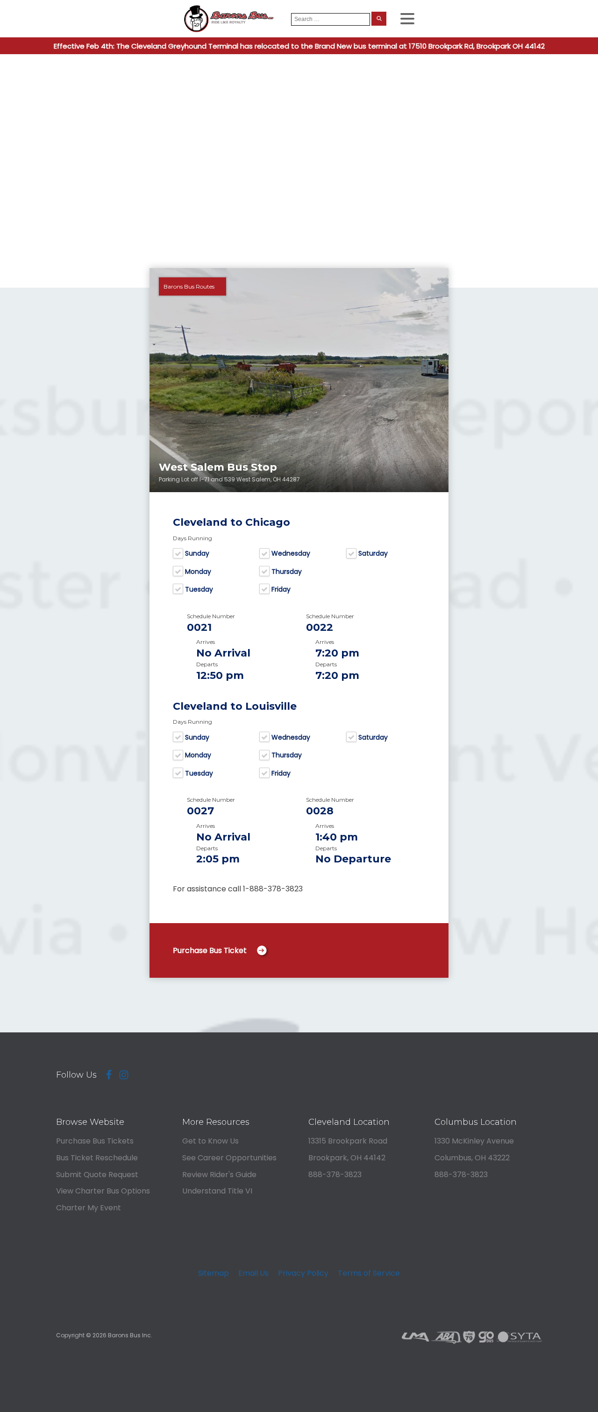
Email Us (253, 1273)
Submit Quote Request (97, 1174)
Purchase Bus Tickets (95, 1141)
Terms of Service (369, 1273)
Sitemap (213, 1273)
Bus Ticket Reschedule (97, 1157)
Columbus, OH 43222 (472, 1157)
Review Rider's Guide (219, 1174)
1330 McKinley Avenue (474, 1141)
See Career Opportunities (229, 1157)
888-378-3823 (335, 1174)
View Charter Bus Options (103, 1191)
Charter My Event (88, 1207)
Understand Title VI (217, 1191)
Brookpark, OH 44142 (346, 1157)
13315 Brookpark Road (347, 1141)
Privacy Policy (303, 1273)
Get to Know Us (210, 1141)
